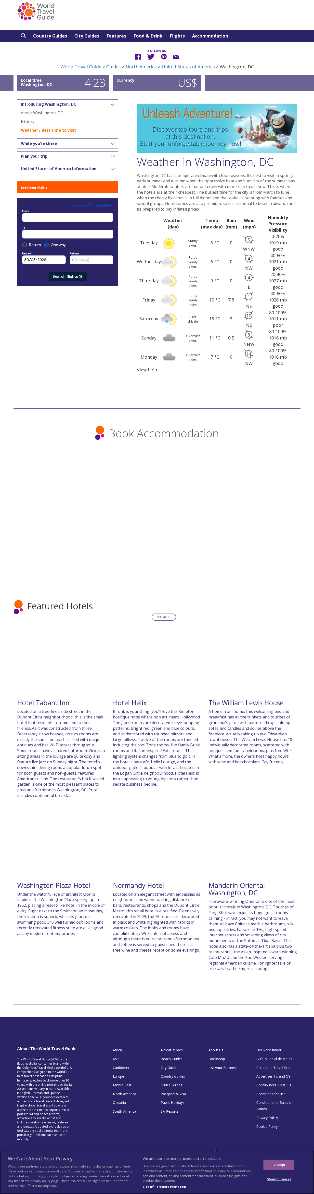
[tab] (67, 104)
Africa (117, 1050)
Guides (113, 67)
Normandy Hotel (138, 885)
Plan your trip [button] (34, 156)
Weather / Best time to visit (48, 130)
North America (141, 67)
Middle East (122, 1085)
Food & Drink (147, 36)
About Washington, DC (42, 112)
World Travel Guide (81, 67)
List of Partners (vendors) (164, 1186)
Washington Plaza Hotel (53, 885)
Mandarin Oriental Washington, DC (237, 889)
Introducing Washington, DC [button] (48, 104)
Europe (118, 1076)
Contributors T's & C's (273, 1085)
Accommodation (210, 36)
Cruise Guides (171, 1085)
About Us (216, 1050)
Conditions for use (271, 1094)
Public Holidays (172, 1102)
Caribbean (121, 1067)
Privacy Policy (267, 1117)
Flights (177, 36)
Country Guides (50, 36)
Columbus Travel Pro (273, 1067)
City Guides (86, 36)
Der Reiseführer (268, 1050)
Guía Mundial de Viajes (274, 1058)
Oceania (119, 1102)
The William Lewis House (246, 702)
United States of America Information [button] (58, 169)
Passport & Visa (173, 1094)
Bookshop (217, 1058)
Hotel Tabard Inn (43, 702)
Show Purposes (279, 1179)
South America (124, 1111)
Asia (116, 1058)
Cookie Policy (267, 1126)
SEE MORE (164, 617)
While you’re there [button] (39, 143)
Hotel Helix (130, 702)
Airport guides (172, 1050)
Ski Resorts (169, 1111)
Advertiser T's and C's (273, 1076)
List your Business (223, 1067)
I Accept (279, 1164)
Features (116, 36)
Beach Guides (172, 1058)
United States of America (188, 67)
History (27, 121)
